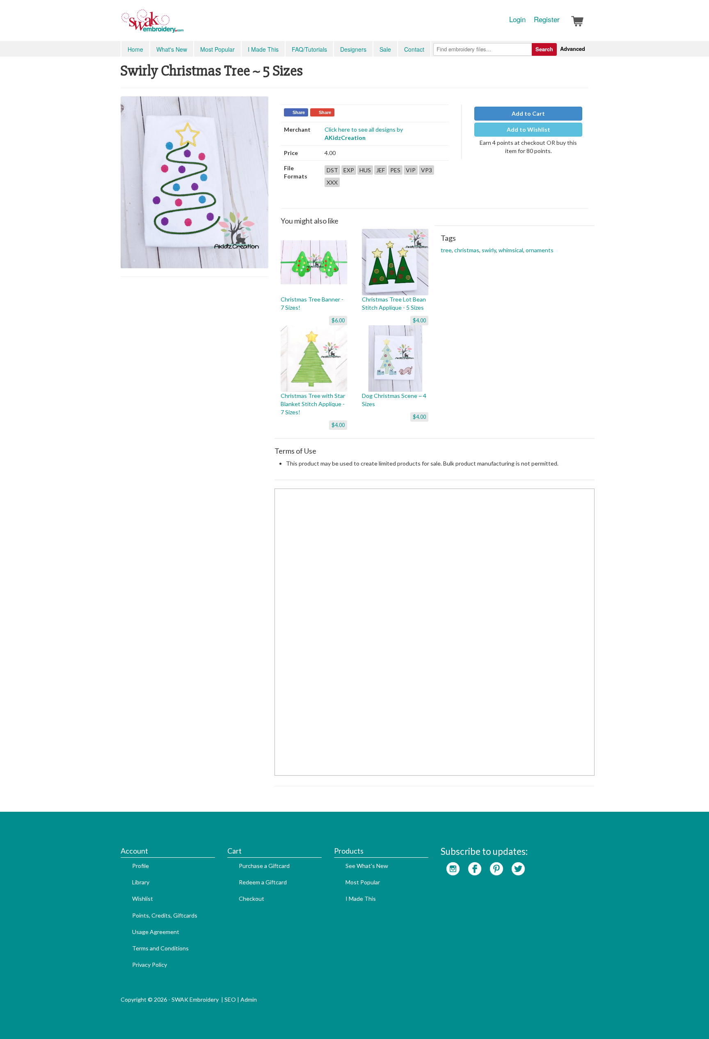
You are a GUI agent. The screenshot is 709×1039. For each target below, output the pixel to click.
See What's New (366, 865)
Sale (385, 49)
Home (135, 49)
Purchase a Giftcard (264, 865)
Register (547, 19)
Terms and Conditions (160, 948)
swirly (489, 250)
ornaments (539, 250)
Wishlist (142, 898)
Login (517, 19)
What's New (171, 49)
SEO (230, 999)
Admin (248, 999)
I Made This (263, 49)
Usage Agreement (155, 931)
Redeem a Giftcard (263, 882)
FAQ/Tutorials (309, 49)
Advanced (572, 49)
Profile (140, 865)
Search (544, 49)
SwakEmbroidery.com (182, 24)
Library (140, 882)
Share (299, 112)
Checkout (251, 898)
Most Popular (217, 49)
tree (446, 250)
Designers (353, 49)
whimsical (511, 250)
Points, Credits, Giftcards (164, 915)
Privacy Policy (149, 964)
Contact (414, 49)
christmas (466, 250)
